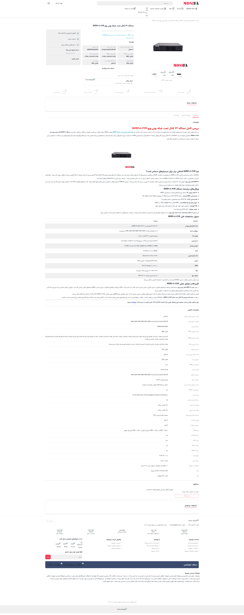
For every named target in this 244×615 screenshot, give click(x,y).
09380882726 (192, 525)
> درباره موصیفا (156, 548)
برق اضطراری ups (179, 581)
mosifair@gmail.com (175, 525)
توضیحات (195, 115)
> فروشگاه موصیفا (116, 548)
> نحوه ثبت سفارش (193, 548)
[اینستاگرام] (79, 545)
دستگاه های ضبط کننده (189, 21)
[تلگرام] (65, 545)
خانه (198, 21)
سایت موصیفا (176, 579)
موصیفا (134, 302)
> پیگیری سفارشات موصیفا (192, 551)
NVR (181, 21)
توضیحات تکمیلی (185, 115)
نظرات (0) (176, 115)
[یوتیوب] (57, 545)
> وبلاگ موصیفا (155, 551)
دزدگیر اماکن (196, 581)
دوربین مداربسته (54, 579)
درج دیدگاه (186, 496)
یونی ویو (128, 38)
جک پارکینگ (188, 581)
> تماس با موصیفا (116, 543)
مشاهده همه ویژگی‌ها (108, 68)
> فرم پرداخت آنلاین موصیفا (152, 543)
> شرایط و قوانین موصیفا (114, 546)
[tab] (195, 115)
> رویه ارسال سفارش (193, 546)
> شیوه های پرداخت (193, 543)
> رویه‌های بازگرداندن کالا (153, 546)
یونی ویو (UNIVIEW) (107, 35)
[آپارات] (72, 545)
